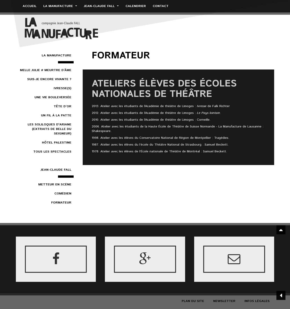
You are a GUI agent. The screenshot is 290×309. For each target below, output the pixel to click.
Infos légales (257, 301)
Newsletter (224, 301)
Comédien (62, 193)
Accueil (29, 6)
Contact (161, 6)
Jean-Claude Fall (100, 6)
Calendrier (136, 6)
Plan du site (193, 301)
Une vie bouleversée (52, 97)
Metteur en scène (54, 184)
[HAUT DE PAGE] (280, 229)
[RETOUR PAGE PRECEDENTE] (280, 295)
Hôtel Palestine (56, 142)
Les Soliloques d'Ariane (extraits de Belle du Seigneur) (49, 129)
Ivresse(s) (62, 88)
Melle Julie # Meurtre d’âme (45, 70)
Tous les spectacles (52, 151)
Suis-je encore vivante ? (49, 79)
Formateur (61, 202)
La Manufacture (58, 6)
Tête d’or (62, 106)
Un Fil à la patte (56, 115)
